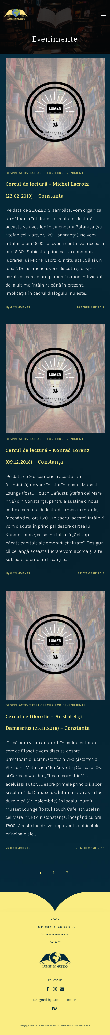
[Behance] (55, 1009)
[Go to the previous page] (41, 873)
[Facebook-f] (48, 989)
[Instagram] (55, 989)
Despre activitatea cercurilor (33, 173)
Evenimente (75, 173)
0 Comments (20, 573)
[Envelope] (62, 989)
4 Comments (20, 307)
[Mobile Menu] (103, 14)
